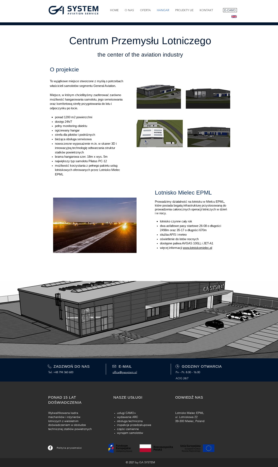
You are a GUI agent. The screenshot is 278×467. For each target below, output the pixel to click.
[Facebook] (50, 447)
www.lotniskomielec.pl (197, 247)
